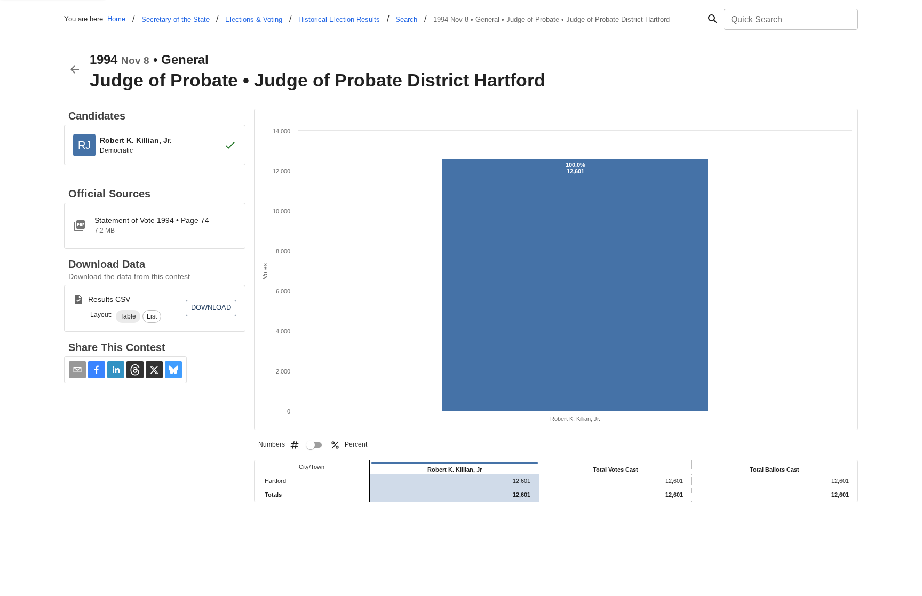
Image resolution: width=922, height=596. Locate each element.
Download (211, 308)
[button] (128, 316)
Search (406, 19)
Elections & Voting (253, 19)
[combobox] (790, 19)
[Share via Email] (77, 369)
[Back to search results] (74, 69)
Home (116, 19)
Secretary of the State (175, 19)
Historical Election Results (339, 19)
